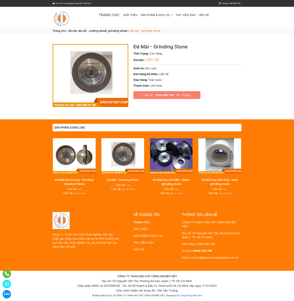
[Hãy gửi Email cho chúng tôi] (4, 284)
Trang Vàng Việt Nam (191, 295)
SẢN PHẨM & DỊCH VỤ (156, 15)
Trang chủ (59, 30)
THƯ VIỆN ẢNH (186, 15)
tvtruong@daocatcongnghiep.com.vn (214, 257)
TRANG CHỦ (109, 15)
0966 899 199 (164, 95)
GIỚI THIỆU (130, 15)
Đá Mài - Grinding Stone (122, 179)
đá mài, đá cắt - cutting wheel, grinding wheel (97, 30)
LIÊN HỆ (203, 15)
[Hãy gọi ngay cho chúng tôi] (4, 274)
